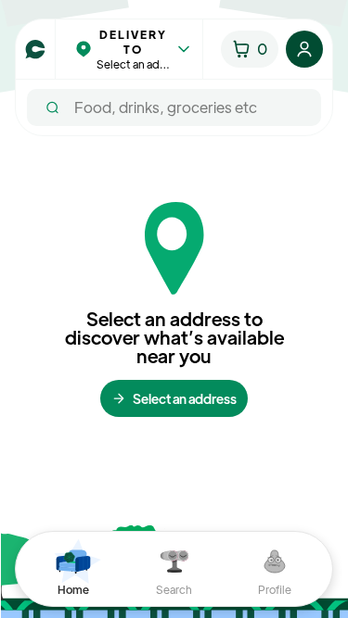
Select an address (185, 398)
